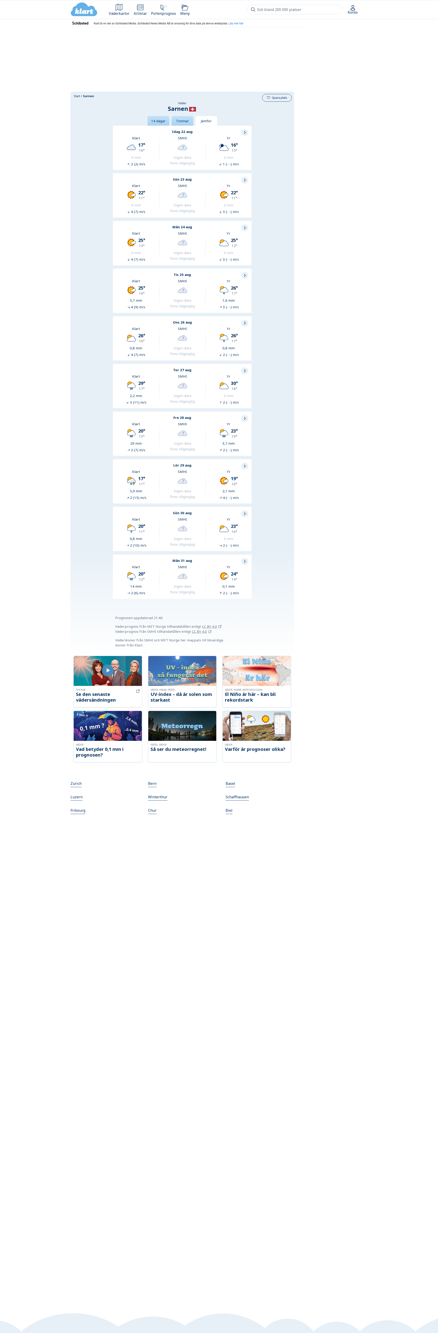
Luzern (76, 796)
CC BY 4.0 (209, 626)
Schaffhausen (237, 796)
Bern (152, 783)
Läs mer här (236, 23)
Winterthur (157, 796)
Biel (229, 810)
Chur (152, 810)
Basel (230, 783)
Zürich (76, 783)
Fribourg (77, 810)
